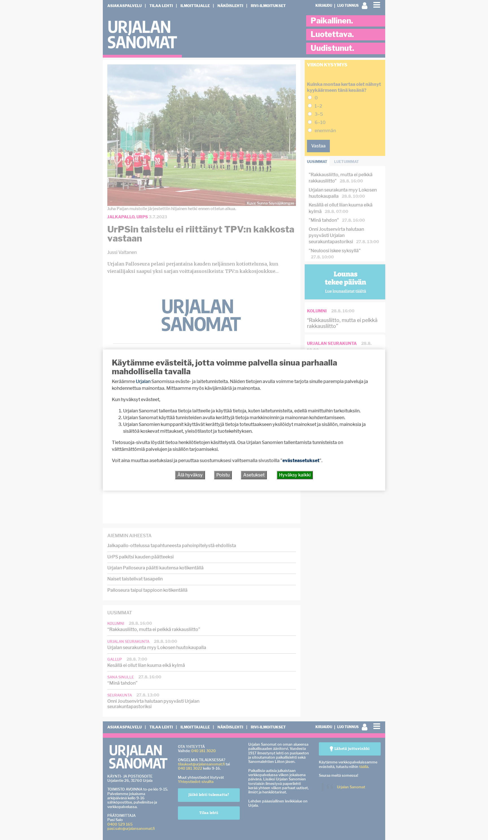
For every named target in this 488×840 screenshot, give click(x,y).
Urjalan (143, 381)
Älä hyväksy (190, 475)
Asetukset (254, 475)
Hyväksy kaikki (295, 475)
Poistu (223, 475)
